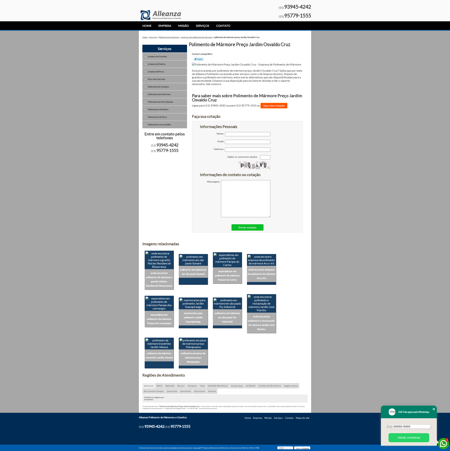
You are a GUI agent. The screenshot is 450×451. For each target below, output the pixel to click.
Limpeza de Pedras (157, 64)
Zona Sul (212, 391)
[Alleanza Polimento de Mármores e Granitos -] (161, 10)
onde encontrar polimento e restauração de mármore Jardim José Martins (261, 323)
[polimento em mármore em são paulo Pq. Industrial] (227, 303)
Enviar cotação (247, 227)
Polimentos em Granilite (159, 124)
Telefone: (219, 149)
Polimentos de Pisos (157, 117)
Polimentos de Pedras (158, 109)
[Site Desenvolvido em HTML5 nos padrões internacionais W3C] (285, 447)
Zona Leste (172, 391)
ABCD (159, 385)
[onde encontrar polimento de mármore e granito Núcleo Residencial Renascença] (159, 259)
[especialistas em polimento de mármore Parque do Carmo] (227, 259)
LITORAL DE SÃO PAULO (269, 385)
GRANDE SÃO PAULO (218, 385)
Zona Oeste (199, 391)
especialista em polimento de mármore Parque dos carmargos (159, 319)
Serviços (202, 25)
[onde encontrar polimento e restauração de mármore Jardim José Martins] (261, 303)
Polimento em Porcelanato (160, 102)
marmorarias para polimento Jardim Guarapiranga (193, 317)
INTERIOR (250, 385)
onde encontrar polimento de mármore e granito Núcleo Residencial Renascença (159, 279)
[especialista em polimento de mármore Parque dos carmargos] (159, 303)
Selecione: (149, 385)
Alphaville (169, 385)
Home (146, 25)
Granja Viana (237, 385)
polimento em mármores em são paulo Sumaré (193, 271)
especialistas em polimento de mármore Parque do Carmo (227, 275)
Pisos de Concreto (156, 79)
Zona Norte (185, 391)
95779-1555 (297, 15)
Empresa (164, 25)
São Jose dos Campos (154, 391)
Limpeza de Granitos (157, 56)
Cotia (202, 385)
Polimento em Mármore (159, 94)
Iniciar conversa (409, 437)
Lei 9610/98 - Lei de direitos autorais (202, 408)
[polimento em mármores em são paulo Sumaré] (193, 259)
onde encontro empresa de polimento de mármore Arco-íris (261, 274)
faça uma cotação (274, 105)
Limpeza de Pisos (156, 71)
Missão (183, 25)
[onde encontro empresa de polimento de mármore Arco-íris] (261, 259)
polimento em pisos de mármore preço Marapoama (193, 357)
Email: (221, 141)
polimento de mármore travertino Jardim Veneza (159, 355)
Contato (223, 25)
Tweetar (198, 59)
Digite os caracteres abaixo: (242, 156)
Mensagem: (214, 181)
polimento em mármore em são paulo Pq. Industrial (227, 317)
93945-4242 (297, 7)
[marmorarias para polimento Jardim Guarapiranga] (193, 303)
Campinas (192, 385)
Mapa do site (302, 417)
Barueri (181, 385)
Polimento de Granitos (158, 86)
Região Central (291, 385)
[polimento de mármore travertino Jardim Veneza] (159, 343)
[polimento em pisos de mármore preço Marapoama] (193, 343)
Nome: (221, 133)
